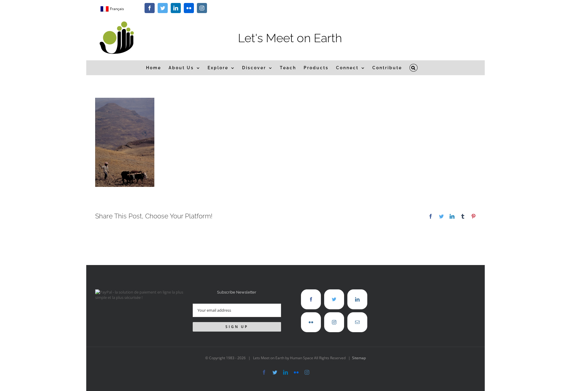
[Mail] (357, 322)
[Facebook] (311, 299)
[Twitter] (334, 299)
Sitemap (359, 357)
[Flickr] (311, 322)
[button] (414, 67)
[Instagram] (334, 322)
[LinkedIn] (357, 299)
